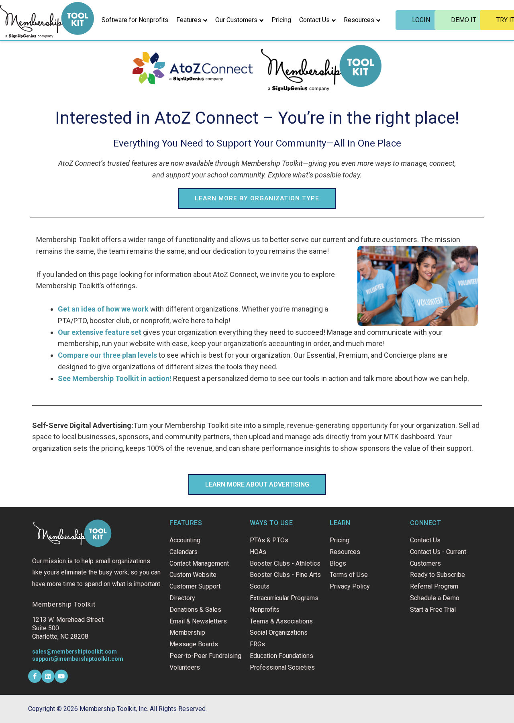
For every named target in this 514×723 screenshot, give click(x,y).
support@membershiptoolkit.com (77, 659)
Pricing (281, 20)
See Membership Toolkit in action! (114, 378)
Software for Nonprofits (135, 20)
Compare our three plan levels (107, 355)
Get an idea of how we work (103, 309)
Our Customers (236, 20)
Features (188, 20)
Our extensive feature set (99, 332)
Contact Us (314, 20)
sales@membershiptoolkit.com (74, 651)
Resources (359, 20)
